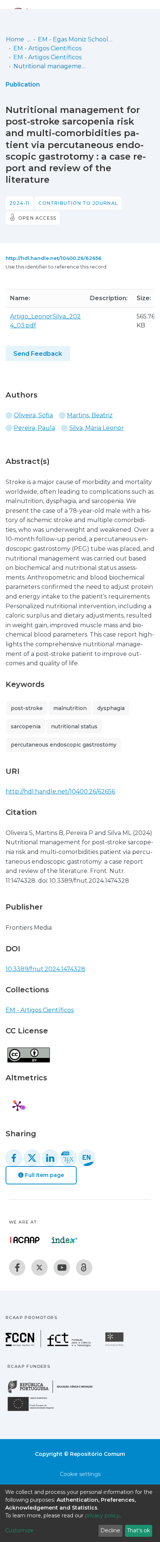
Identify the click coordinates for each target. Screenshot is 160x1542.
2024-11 (19, 203)
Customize (19, 1530)
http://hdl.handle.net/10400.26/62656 (54, 258)
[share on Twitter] (32, 1158)
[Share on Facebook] (14, 1158)
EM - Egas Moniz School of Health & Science (75, 39)
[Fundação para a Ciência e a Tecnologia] (49, 1345)
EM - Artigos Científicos (47, 48)
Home (15, 39)
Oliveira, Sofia (33, 415)
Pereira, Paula (34, 427)
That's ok (138, 1530)
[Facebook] (17, 1267)
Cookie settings (80, 1474)
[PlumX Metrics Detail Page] (17, 1106)
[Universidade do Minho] (115, 1345)
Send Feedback (37, 353)
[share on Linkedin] (50, 1158)
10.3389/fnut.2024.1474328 (45, 969)
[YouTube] (62, 1267)
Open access (37, 218)
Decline (110, 1530)
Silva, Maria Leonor (96, 427)
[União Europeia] (35, 1410)
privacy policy (102, 1515)
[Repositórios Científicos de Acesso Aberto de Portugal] (25, 1239)
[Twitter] (39, 1267)
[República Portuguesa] (53, 1392)
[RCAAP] (84, 1267)
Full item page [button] (43, 1175)
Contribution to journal (78, 203)
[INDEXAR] (64, 1239)
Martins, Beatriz (90, 415)
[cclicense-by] (28, 1051)
